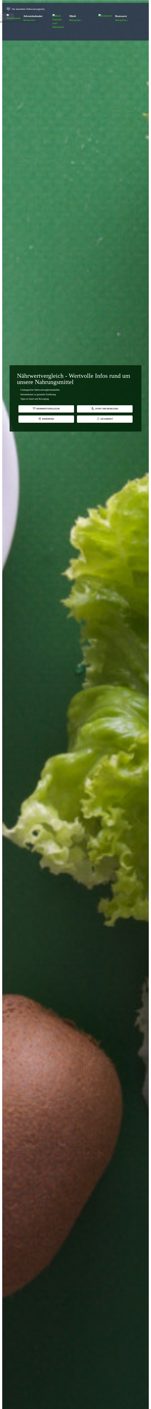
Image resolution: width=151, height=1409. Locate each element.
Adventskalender (33, 16)
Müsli (72, 16)
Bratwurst (121, 16)
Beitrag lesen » (29, 20)
